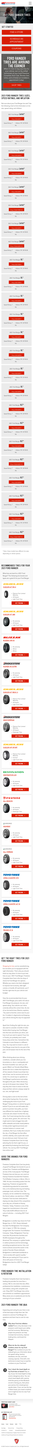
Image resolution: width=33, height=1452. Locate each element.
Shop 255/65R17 (16, 119)
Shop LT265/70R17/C (16, 210)
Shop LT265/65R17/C (16, 246)
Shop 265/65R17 (16, 137)
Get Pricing (19, 603)
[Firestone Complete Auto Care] (8, 3)
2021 (16, 1424)
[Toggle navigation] (30, 3)
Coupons (16, 49)
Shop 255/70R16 (16, 264)
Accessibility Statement (20, 1430)
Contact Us (4, 1430)
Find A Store (16, 32)
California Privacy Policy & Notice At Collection (12, 1435)
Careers (11, 1430)
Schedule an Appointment (16, 40)
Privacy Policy (19, 1428)
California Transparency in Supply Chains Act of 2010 (13, 1432)
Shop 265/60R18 (16, 155)
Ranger (11, 1424)
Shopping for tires (8, 966)
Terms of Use (11, 1428)
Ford (7, 1424)
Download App (12, 1418)
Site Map (3, 1428)
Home (2, 1424)
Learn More (11, 1406)
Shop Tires (16, 85)
